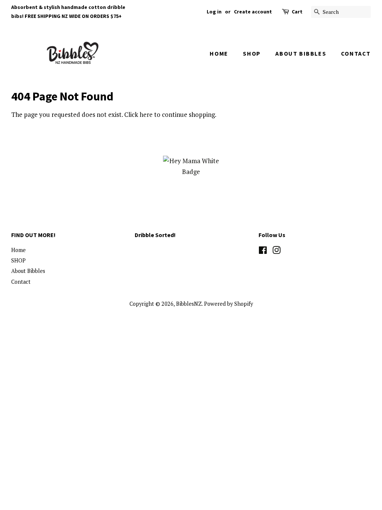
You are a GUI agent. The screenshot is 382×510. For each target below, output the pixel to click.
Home (219, 53)
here (146, 114)
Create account (253, 11)
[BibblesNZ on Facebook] (263, 251)
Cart (297, 11)
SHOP (251, 53)
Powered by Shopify (228, 303)
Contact (356, 53)
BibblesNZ (189, 303)
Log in (214, 11)
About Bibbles (300, 53)
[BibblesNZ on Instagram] (276, 251)
